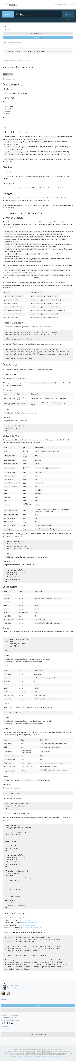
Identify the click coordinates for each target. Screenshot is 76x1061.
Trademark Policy (56, 1056)
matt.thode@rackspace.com (29, 923)
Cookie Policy (46, 1056)
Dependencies (12, 60)
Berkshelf (12, 47)
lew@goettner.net (24, 920)
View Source (38, 1005)
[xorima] (4, 994)
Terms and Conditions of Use (25, 1056)
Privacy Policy (37, 1056)
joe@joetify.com (23, 918)
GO (68, 14)
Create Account (60, 5)
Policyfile (6, 47)
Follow (39, 37)
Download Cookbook (38, 1034)
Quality (26, 60)
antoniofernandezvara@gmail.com (39, 930)
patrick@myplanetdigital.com (32, 927)
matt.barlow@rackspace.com (27, 925)
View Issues (38, 1010)
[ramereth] (9, 994)
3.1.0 (37, 33)
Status (64, 1056)
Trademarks (9, 1053)
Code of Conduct (12, 1056)
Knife (18, 47)
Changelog (18, 60)
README (6, 60)
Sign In (71, 5)
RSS (5, 26)
